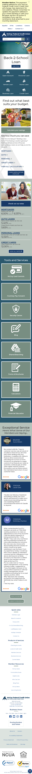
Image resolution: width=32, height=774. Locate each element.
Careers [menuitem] (27, 25)
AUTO (3, 155)
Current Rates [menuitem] (16, 659)
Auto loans (8, 219)
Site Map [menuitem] (22, 744)
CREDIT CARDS (7, 163)
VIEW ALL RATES (15, 251)
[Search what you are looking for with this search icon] (23, 39)
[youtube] (14, 717)
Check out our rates (16, 204)
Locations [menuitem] (19, 25)
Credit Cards (8, 242)
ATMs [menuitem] (11, 25)
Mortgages (7, 209)
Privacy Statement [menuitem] (9, 740)
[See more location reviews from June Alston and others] (23, 477)
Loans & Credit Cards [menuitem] (16, 649)
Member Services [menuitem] (16, 652)
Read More (15, 596)
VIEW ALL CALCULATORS (11, 167)
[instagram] (17, 717)
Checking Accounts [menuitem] (16, 645)
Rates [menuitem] (10, 28)
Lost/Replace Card (16, 629)
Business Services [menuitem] (16, 656)
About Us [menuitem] (12, 731)
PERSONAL (6, 159)
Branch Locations (16, 618)
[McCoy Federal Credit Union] (16, 34)
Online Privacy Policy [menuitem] (22, 740)
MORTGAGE (6, 151)
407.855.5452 (17, 704)
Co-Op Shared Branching (16, 625)
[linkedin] (21, 717)
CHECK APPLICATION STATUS (16, 173)
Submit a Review (15, 601)
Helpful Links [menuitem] (16, 676)
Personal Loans (10, 233)
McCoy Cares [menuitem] (16, 668)
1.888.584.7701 (13, 706)
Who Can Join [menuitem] (16, 679)
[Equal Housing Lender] (23, 754)
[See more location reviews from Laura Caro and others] (23, 511)
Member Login (16, 614)
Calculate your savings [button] (16, 130)
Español (4, 25)
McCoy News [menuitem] (16, 686)
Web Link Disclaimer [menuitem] (12, 744)
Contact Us (16, 636)
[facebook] (10, 717)
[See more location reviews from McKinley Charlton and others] (23, 589)
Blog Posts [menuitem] (16, 683)
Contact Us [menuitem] (19, 28)
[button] (2, 55)
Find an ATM (16, 622)
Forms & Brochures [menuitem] (16, 672)
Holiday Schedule (16, 632)
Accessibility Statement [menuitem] (15, 735)
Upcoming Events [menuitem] (16, 690)
